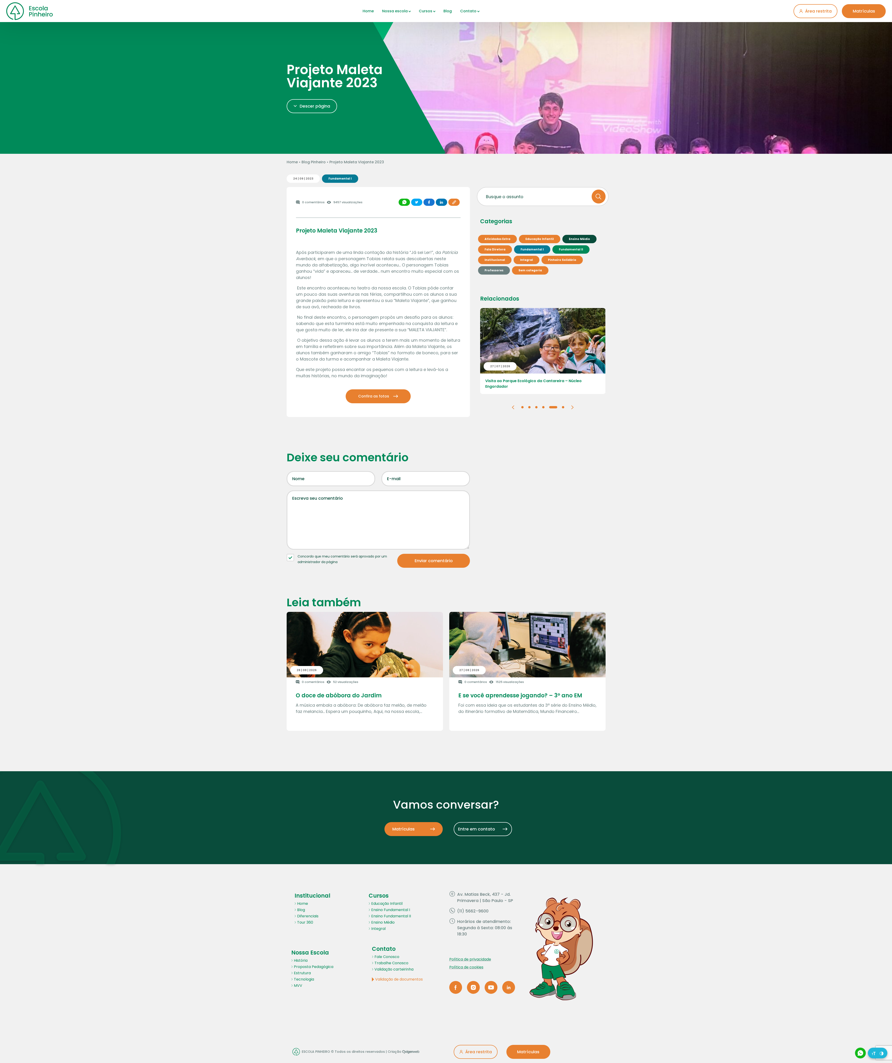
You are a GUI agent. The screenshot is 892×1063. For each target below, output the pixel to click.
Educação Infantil (387, 903)
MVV (298, 985)
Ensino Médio (383, 922)
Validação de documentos (399, 979)
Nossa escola (395, 11)
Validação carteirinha (393, 969)
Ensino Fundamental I (390, 909)
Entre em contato (476, 829)
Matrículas (864, 11)
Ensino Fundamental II (391, 916)
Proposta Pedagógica (313, 966)
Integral (378, 928)
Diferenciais (307, 916)
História (301, 960)
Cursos (425, 11)
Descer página (315, 106)
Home (368, 11)
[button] (513, 407)
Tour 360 (305, 922)
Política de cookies (466, 967)
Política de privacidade (470, 959)
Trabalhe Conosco (391, 963)
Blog (447, 11)
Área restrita (818, 11)
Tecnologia (304, 979)
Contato (468, 11)
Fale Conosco (386, 956)
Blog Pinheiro (314, 162)
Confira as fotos (373, 396)
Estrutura (302, 973)
